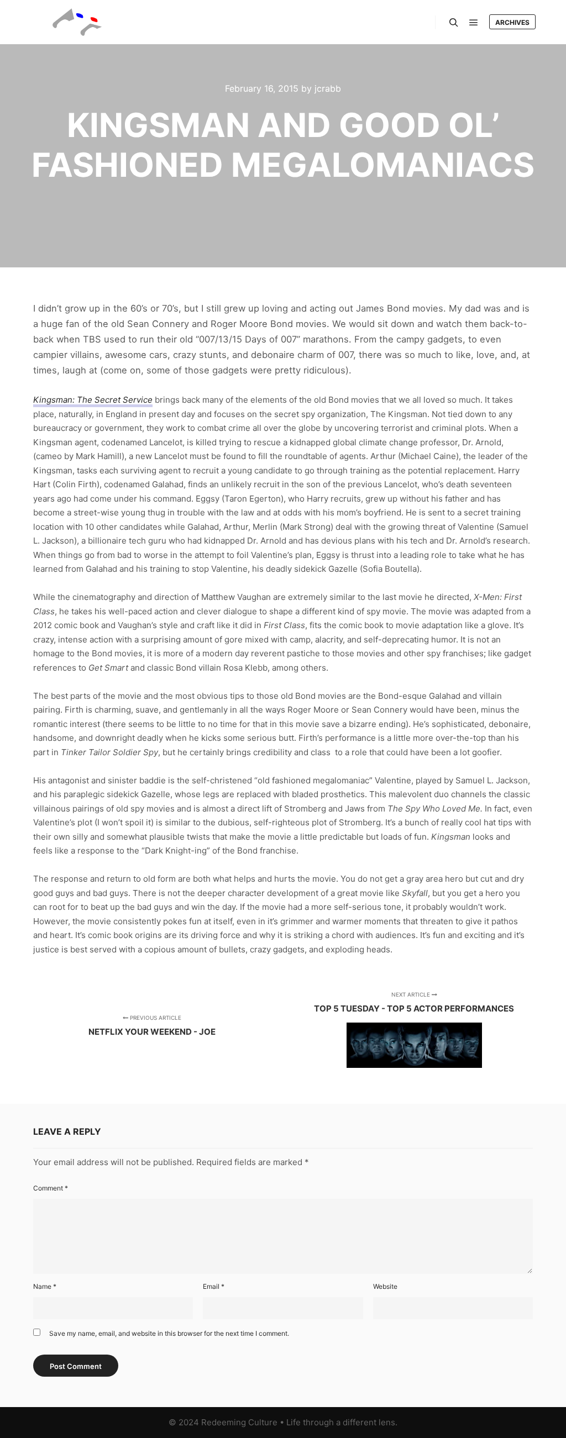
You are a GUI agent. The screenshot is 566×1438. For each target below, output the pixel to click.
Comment (50, 1188)
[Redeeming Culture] (77, 22)
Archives (512, 22)
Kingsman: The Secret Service (93, 399)
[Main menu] (474, 22)
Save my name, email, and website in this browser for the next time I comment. (169, 1333)
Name (44, 1286)
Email (213, 1286)
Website (385, 1286)
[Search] (454, 22)
